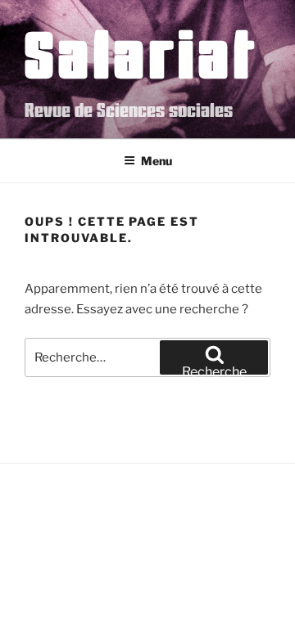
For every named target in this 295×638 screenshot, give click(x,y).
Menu (156, 161)
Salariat (141, 53)
